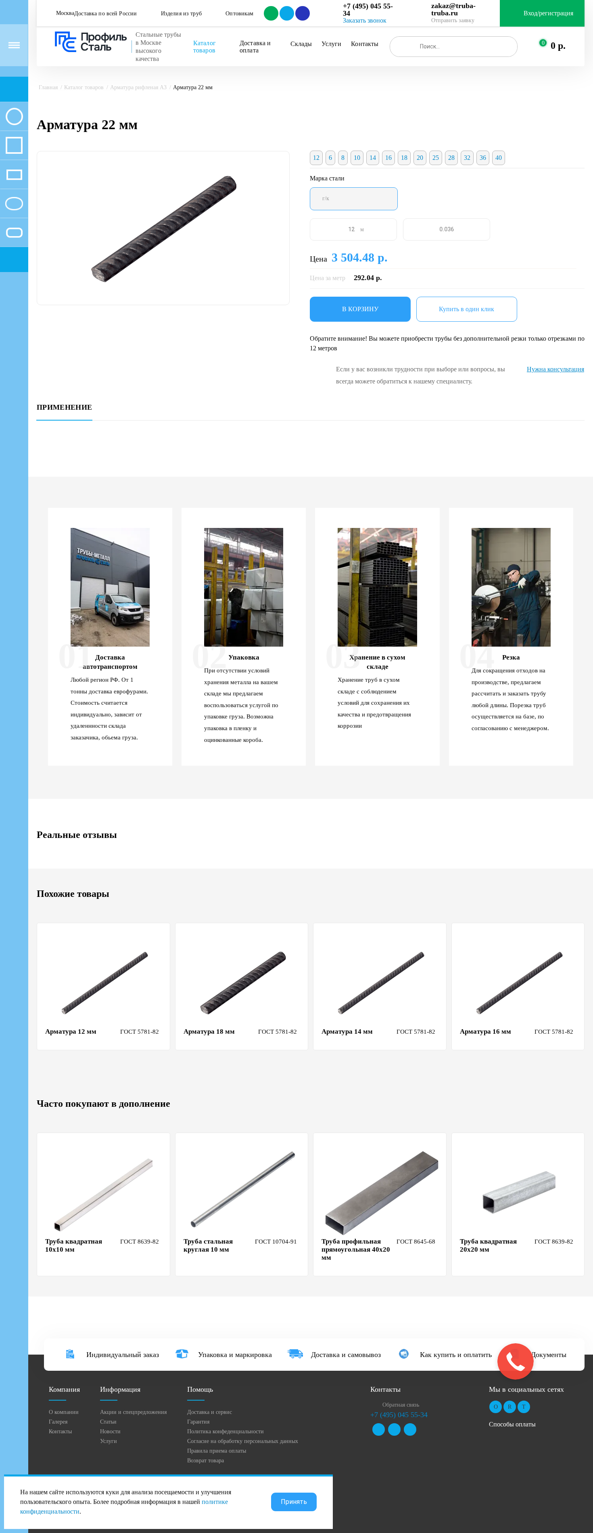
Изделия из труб (181, 13)
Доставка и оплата (256, 47)
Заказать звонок (364, 20)
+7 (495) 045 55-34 (368, 9)
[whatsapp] (270, 13)
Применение (64, 407)
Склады (301, 43)
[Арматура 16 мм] (519, 982)
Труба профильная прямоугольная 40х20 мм (356, 1249)
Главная (48, 87)
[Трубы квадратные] (14, 145)
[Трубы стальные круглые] (14, 116)
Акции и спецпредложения (133, 1412)
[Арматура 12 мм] (104, 982)
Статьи (108, 1422)
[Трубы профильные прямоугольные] (14, 174)
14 (373, 157)
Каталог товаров (205, 47)
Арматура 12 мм (70, 1031)
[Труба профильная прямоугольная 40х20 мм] (381, 1192)
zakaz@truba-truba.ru (453, 9)
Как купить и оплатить (456, 1355)
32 (467, 157)
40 (498, 157)
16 (388, 157)
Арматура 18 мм (209, 1031)
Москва (65, 13)
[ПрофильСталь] (91, 42)
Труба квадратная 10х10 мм (73, 1245)
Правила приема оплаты (216, 1451)
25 (435, 157)
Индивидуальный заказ (122, 1355)
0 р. (558, 45)
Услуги (331, 43)
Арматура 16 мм (485, 1031)
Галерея (58, 1422)
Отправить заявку (452, 20)
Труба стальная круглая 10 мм (208, 1245)
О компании (64, 1412)
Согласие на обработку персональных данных (242, 1441)
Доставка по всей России (105, 13)
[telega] (286, 13)
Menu (14, 45)
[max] (302, 13)
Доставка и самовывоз (346, 1355)
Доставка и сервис (209, 1412)
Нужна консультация (555, 369)
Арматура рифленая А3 (138, 87)
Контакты (364, 43)
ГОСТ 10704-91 (276, 1241)
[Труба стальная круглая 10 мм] (243, 1192)
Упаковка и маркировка (235, 1355)
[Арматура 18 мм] (243, 982)
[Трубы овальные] (14, 203)
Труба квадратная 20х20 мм (488, 1245)
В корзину (360, 309)
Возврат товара (205, 1461)
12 (316, 157)
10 (357, 157)
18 (404, 157)
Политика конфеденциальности (225, 1431)
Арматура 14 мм (347, 1031)
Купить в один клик (466, 309)
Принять (294, 1502)
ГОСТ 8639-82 (139, 1241)
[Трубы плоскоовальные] (14, 232)
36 (483, 157)
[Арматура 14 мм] (381, 982)
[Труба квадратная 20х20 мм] (519, 1192)
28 (451, 157)
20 (420, 157)
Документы (548, 1355)
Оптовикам (239, 13)
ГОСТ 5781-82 (139, 1031)
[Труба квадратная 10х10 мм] (104, 1192)
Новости (110, 1431)
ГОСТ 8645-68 (416, 1241)
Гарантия (198, 1422)
